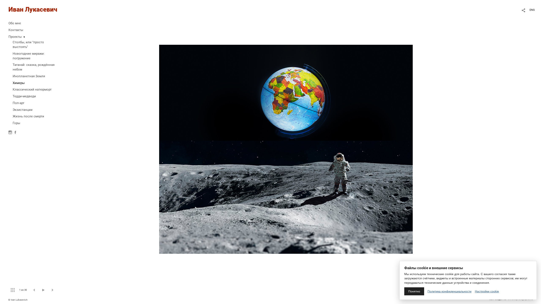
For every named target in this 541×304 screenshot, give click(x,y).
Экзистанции (23, 110)
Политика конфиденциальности (449, 291)
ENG (532, 9)
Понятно (414, 291)
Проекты (15, 37)
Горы (16, 123)
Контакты (15, 30)
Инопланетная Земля (29, 76)
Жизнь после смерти (28, 116)
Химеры (19, 83)
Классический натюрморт (32, 89)
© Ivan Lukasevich (17, 300)
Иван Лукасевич (32, 9)
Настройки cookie (487, 291)
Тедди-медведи (24, 96)
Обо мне (14, 23)
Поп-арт (18, 103)
